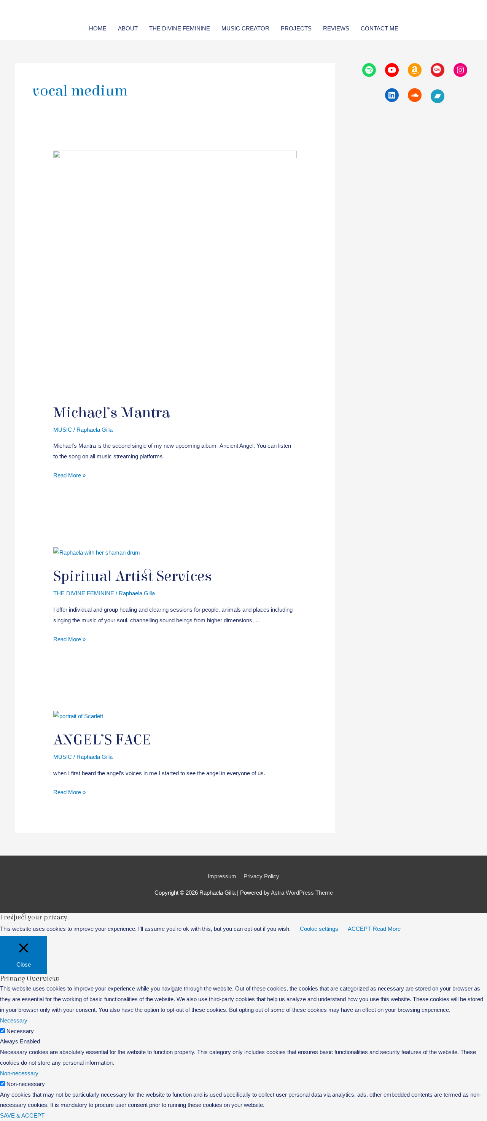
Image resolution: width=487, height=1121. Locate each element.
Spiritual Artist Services (132, 576)
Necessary (20, 1031)
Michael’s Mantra (111, 412)
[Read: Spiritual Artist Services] (96, 552)
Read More (387, 928)
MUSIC (62, 429)
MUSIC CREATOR (245, 28)
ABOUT (128, 28)
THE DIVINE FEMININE (179, 28)
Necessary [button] (13, 1020)
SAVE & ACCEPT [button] (22, 1115)
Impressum (222, 876)
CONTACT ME (379, 28)
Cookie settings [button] (319, 928)
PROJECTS (296, 28)
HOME (98, 28)
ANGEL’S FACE (102, 740)
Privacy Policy (261, 876)
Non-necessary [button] (19, 1073)
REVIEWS (336, 28)
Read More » (69, 476)
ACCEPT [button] (359, 928)
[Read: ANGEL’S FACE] (78, 715)
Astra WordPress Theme (302, 892)
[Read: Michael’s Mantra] (175, 272)
